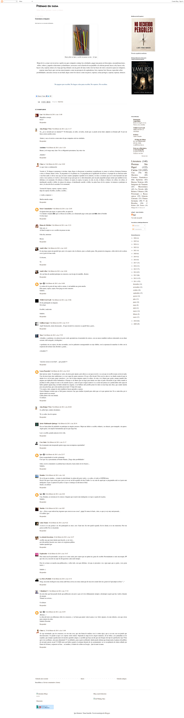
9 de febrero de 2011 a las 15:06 (61, 300)
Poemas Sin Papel (139, 165)
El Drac (135, 134)
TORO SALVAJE (45, 300)
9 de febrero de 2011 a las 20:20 (61, 407)
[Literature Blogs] (42, 694)
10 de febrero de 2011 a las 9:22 (58, 523)
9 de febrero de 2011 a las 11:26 (56, 147)
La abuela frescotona (46, 537)
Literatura (136, 161)
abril (134, 308)
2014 (135, 272)
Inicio (82, 679)
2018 (135, 260)
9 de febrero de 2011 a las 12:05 (62, 209)
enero (135, 317)
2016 (135, 266)
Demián (42, 475)
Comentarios (138, 229)
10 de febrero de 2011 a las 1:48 (55, 475)
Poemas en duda (47, 6)
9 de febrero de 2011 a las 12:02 (55, 164)
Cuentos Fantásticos (139, 177)
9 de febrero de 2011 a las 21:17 (56, 442)
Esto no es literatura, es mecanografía (140, 149)
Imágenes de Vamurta (139, 184)
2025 (135, 241)
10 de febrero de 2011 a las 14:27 (64, 537)
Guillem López (44, 323)
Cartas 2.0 (136, 170)
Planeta (45, 707)
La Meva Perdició (45, 579)
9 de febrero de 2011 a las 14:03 (57, 248)
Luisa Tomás (44, 523)
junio (135, 302)
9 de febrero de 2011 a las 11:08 (52, 114)
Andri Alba (43, 248)
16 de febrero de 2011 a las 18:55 (55, 612)
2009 (135, 324)
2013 (135, 275)
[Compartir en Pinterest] (50, 102)
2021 (135, 250)
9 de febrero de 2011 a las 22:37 (55, 454)
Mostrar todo (145, 156)
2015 (135, 269)
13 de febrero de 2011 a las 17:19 (58, 591)
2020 (135, 253)
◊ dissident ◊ (44, 591)
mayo (135, 305)
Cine (133, 172)
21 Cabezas (140, 207)
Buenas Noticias (137, 182)
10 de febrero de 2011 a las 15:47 (58, 553)
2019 (135, 257)
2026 (135, 238)
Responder (43, 122)
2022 (135, 247)
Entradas (136, 225)
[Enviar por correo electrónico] (42, 102)
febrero (135, 314)
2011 (135, 281)
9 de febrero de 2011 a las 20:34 (67, 423)
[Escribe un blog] (44, 102)
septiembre (136, 293)
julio (134, 299)
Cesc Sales (43, 442)
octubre (135, 290)
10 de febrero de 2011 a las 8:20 (55, 494)
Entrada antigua (121, 679)
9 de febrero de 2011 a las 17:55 (53, 335)
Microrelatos (143, 186)
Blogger (107, 713)
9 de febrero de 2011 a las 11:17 (61, 129)
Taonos (142, 205)
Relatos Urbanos (137, 191)
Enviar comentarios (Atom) (52, 682)
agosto (135, 296)
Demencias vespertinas (136, 120)
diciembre (136, 284)
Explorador (43, 553)
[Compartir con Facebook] (48, 102)
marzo (135, 311)
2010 (135, 321)
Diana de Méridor (45, 225)
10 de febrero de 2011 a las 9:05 (54, 508)
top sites (38, 696)
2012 (135, 278)
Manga (133, 207)
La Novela (139, 189)
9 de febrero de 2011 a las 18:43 (60, 371)
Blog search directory (100, 694)
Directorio (39, 701)
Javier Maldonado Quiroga (48, 423)
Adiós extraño (137, 136)
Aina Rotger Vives (46, 129)
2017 (135, 263)
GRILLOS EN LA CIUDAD (138, 130)
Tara (41, 335)
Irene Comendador (46, 208)
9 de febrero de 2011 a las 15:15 (59, 323)
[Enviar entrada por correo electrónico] (38, 102)
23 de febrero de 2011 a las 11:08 (56, 630)
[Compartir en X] (46, 102)
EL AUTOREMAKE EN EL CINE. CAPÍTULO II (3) (139, 143)
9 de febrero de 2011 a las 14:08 (55, 283)
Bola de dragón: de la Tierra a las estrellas (139, 124)
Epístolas (60, 102)
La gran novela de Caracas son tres (138, 152)
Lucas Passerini (45, 371)
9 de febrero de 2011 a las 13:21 (61, 225)
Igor (41, 283)
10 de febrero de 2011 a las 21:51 (62, 579)
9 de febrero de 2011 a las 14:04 (57, 271)
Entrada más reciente (42, 679)
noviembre (136, 287)
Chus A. (42, 164)
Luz (41, 114)
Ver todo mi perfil (136, 218)
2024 (135, 244)
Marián (42, 508)
